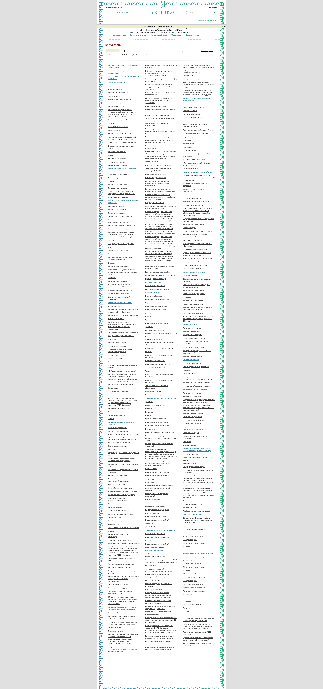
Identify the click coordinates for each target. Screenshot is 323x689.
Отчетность (112, 181)
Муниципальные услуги (191, 331)
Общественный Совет (191, 574)
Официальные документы (154, 547)
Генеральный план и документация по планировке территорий (121, 617)
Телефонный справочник (120, 12)
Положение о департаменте (118, 93)
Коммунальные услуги (115, 358)
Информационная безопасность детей (159, 364)
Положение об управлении (117, 343)
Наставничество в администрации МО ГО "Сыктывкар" (198, 471)
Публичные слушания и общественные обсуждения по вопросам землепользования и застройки (159, 73)
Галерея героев (188, 75)
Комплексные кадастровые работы (158, 272)
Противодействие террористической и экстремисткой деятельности (197, 254)
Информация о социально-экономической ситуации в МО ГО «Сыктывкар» (123, 311)
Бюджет (110, 86)
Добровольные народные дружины (195, 133)
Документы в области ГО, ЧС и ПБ (195, 249)
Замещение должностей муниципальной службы (197, 459)
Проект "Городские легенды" (193, 117)
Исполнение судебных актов (118, 127)
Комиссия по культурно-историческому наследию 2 (159, 381)
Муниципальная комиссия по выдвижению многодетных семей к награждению (160, 648)
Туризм (147, 371)
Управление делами (190, 324)
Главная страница (207, 51)
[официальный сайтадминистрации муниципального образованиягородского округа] (161, 12)
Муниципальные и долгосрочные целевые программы (123, 471)
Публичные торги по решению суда (120, 290)
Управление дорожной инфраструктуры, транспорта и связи (122, 170)
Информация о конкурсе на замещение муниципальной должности (159, 141)
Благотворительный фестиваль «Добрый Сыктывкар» (198, 155)
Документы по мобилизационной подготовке (195, 185)
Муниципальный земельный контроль (196, 383)
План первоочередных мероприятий (121, 385)
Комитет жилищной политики (194, 272)
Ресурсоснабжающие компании (119, 442)
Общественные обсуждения (118, 584)
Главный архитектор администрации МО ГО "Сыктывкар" (123, 78)
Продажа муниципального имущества (121, 225)
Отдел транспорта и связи (117, 174)
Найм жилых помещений (116, 254)
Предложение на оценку (116, 213)
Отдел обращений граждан (114, 7)
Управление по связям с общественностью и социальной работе (160, 552)
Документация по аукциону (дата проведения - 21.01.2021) (119, 286)
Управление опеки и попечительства (196, 389)
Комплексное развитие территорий (158, 165)
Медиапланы (188, 147)
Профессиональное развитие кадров (196, 511)
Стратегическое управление (118, 391)
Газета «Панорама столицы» (193, 107)
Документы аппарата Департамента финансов (121, 147)
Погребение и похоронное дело (119, 521)
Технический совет (114, 628)
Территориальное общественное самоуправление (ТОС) (195, 126)
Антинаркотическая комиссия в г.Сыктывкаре (156, 387)
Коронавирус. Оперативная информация (198, 258)
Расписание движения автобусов (119, 178)
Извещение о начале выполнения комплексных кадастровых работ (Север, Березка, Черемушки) (160, 197)
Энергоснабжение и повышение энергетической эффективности (119, 480)
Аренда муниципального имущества (121, 244)
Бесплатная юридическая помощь (157, 289)
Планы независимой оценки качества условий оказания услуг (158, 338)
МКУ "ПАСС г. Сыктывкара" (192, 240)
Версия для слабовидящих (206, 20)
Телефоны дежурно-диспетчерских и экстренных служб (196, 236)
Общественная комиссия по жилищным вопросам (197, 280)
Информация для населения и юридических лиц (123, 454)
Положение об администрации (194, 529)
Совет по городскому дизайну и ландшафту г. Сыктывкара (161, 80)
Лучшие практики (114, 306)
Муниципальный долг (115, 103)
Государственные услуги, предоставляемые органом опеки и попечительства (199, 401)
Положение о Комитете (191, 276)
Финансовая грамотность (117, 152)
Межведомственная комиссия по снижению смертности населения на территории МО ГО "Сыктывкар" (161, 620)
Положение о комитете (116, 206)
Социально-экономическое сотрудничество (123, 332)
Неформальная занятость (117, 158)
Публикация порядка (115, 631)
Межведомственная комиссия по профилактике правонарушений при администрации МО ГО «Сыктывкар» (158, 595)
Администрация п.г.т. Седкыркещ (195, 587)
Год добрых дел (188, 137)
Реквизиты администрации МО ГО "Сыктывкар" (195, 437)
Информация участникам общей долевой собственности (160, 147)
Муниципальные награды (192, 508)
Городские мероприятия (192, 114)
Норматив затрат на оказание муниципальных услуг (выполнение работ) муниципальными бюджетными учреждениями (123, 325)
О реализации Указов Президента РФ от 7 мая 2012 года (198, 343)
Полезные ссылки (114, 130)
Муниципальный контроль (192, 335)
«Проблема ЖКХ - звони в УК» (194, 159)
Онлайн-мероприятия (153, 391)
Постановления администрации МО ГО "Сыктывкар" (197, 633)
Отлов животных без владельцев (119, 540)
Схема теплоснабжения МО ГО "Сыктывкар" (123, 528)
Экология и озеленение (116, 484)
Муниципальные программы (118, 162)
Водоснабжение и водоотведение (120, 488)
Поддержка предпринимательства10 (121, 336)
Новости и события (190, 111)
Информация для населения (193, 224)
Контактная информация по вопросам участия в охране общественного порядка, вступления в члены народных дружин (198, 92)
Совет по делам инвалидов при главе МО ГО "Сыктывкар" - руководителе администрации (161, 561)
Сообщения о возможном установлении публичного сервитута (159, 267)
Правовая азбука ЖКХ (116, 507)
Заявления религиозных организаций (121, 229)
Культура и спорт (189, 144)
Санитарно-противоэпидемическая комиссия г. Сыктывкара (158, 602)
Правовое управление (153, 282)
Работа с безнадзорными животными (121, 564)
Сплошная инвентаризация (118, 250)
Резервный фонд (114, 96)
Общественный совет (191, 169)
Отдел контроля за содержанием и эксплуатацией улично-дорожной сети (121, 193)
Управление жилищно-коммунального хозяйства (122, 423)
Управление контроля (191, 360)
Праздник (186, 608)
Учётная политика (151, 162)
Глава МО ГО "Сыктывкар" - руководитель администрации (123, 66)
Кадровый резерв (189, 463)
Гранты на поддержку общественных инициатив (158, 585)
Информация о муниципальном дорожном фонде (123, 465)
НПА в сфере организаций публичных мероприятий (196, 164)
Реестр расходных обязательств (119, 99)
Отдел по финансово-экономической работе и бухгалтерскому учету (197, 428)
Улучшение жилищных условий (194, 294)
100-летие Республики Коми (155, 368)
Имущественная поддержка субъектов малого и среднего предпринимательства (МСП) (123, 272)
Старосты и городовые (153, 589)
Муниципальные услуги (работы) (119, 133)
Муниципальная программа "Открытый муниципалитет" (197, 352)
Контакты (111, 123)
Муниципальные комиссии (117, 210)
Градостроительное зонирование (157, 115)
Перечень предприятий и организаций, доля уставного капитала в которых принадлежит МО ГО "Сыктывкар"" (122, 235)
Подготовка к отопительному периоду (121, 495)
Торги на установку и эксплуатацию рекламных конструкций (120, 258)
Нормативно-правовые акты (193, 304)
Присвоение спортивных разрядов (157, 472)
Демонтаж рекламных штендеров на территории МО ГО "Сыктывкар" (158, 170)
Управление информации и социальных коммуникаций (197, 99)
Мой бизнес (112, 339)
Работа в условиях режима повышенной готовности (122, 366)
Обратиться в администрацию (194, 347)
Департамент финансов (116, 82)
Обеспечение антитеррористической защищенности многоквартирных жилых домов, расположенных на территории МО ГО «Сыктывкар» (123, 600)
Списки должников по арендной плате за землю (160, 111)
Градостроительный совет (154, 203)
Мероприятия (150, 303)
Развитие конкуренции (116, 319)
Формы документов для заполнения (120, 216)
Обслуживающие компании (117, 446)
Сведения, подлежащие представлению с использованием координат (160, 207)
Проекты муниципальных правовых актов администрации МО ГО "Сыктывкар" (198, 639)
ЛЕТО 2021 (187, 140)
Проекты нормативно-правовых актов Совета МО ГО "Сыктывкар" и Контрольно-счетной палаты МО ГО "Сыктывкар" (198, 626)
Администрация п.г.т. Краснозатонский (197, 526)
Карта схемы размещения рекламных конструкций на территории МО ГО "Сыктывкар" (158, 87)
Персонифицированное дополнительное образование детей (160, 344)
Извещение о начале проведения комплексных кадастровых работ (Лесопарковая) (157, 183)
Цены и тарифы (113, 362)
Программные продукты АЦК (118, 120)
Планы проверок (151, 469)
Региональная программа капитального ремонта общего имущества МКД (122, 460)
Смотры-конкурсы (189, 228)
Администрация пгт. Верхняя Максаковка (198, 553)
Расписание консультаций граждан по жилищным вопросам (196, 286)
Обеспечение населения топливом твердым (124, 504)
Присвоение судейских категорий (157, 476)
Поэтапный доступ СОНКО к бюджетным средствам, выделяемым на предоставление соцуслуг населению (160, 609)
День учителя (150, 527)
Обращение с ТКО (114, 517)
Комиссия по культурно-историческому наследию (159, 356)
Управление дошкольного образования (160, 530)
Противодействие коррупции (118, 165)
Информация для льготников (155, 174)
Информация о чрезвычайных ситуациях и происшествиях (198, 220)
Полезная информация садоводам (157, 137)
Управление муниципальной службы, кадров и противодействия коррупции (197, 450)
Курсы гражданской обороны (193, 262)
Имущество (149, 412)
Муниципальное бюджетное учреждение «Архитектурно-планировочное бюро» (122, 623)
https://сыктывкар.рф (185, 32)
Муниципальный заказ (116, 355)
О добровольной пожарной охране (195, 265)
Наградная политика (152, 499)
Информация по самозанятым (119, 412)
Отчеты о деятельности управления (196, 367)
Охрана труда (113, 388)
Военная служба (151, 565)
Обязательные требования (117, 415)
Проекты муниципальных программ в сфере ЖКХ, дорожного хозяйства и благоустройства (123, 579)
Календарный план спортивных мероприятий (156, 495)
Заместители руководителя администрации (118, 72)
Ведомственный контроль (154, 395)
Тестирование (188, 501)
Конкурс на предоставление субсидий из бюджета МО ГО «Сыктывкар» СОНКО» (160, 637)
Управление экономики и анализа (120, 303)
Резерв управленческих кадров (194, 467)
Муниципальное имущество (118, 266)
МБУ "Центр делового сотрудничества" (122, 371)
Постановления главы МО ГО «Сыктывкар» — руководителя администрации (198, 620)
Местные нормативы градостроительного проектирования (160, 94)
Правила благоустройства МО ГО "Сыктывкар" (119, 536)
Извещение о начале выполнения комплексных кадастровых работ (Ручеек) (160, 190)
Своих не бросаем (189, 150)
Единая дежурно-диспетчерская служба (197, 231)
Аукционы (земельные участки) (119, 294)
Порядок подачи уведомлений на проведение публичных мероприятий (158, 576)
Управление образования (154, 503)
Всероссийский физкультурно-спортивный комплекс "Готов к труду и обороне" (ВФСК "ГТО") (160, 438)
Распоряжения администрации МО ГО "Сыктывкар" (197, 645)
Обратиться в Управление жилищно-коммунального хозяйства (121, 592)
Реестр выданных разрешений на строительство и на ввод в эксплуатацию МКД (160, 131)
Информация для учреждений (156, 306)
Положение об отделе (191, 433)
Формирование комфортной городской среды (121, 560)
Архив (110, 247)
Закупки (110, 155)
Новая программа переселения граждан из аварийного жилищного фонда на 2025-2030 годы (198, 319)
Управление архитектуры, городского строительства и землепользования (122, 608)
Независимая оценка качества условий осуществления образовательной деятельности (159, 488)
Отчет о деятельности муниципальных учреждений (159, 445)
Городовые (112, 449)
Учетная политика (189, 445)
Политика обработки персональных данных (161, 333)
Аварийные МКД (113, 524)
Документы (112, 263)
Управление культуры (153, 292)
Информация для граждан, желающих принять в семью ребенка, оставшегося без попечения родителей (198, 408)
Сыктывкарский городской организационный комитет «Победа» (158, 570)
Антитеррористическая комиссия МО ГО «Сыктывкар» (197, 245)
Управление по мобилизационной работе (198, 172)
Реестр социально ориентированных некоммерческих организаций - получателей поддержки (199, 85)
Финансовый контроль (116, 106)
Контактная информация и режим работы (198, 202)
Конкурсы (111, 419)
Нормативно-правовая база (155, 361)
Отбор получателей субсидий (118, 197)
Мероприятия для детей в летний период (160, 348)
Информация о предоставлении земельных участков (161, 66)
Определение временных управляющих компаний (122, 572)
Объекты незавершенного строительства (160, 275)
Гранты (148, 316)
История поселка (189, 533)
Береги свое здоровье (153, 580)
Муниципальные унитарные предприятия (123, 315)
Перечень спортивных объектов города (159, 432)
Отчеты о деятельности (154, 513)
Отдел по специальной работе (194, 514)
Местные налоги (113, 395)
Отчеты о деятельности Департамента (122, 143)
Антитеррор (187, 611)
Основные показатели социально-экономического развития (120, 351)
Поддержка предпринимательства (120, 408)
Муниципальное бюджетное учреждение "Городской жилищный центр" (197, 309)
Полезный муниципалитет (192, 121)
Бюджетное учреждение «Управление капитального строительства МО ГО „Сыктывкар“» (159, 100)
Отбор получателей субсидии (118, 511)
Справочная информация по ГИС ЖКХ (122, 514)
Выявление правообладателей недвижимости (119, 298)
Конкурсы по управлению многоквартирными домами (117, 499)
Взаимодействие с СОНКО (154, 330)
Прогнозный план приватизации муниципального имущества (119, 221)
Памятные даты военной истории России (198, 130)
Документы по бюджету (116, 89)
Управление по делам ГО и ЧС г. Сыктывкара (194, 190)
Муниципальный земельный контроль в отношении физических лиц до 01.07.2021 (198, 378)
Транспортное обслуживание (118, 431)
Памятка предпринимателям (155, 178)
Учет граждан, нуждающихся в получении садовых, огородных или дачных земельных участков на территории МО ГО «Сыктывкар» (161, 122)
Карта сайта (213, 7)
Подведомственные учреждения (157, 299)
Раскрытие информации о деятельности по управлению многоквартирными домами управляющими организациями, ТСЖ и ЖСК (123, 437)
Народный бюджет (152, 614)
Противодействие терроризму (194, 577)
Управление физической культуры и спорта (161, 398)
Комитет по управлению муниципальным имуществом (123, 202)
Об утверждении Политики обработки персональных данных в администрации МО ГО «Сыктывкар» (199, 178)
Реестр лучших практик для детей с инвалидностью (158, 643)
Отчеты (148, 313)
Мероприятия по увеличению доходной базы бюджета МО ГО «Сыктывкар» (122, 138)
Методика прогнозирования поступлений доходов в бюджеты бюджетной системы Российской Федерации (122, 649)
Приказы (148, 409)
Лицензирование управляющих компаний (123, 491)
